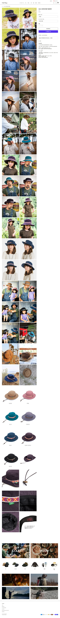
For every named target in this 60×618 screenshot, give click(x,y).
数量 (39, 23)
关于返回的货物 (4, 607)
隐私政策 (3, 611)
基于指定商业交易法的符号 (5, 610)
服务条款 (3, 606)
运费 (42, 35)
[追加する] (42, 25)
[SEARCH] (54, 3)
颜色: (40, 14)
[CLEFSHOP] (4, 3)
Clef (39, 10)
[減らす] (39, 25)
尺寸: (41, 19)
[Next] (57, 538)
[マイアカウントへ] (56, 3)
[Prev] (55, 538)
